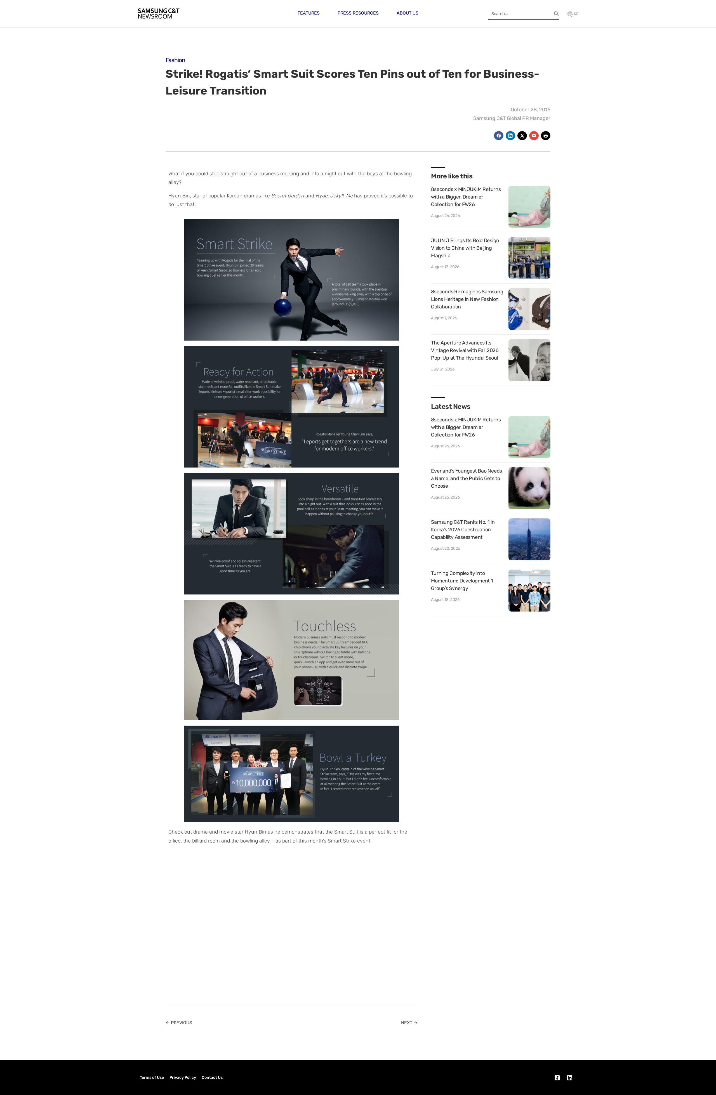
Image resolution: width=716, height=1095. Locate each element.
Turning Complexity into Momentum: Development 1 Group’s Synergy (462, 580)
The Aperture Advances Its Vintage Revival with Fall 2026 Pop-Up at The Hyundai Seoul (465, 350)
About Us (407, 13)
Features (309, 13)
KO (575, 13)
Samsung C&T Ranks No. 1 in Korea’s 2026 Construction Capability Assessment (463, 529)
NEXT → (409, 1022)
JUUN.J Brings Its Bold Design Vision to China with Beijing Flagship (465, 248)
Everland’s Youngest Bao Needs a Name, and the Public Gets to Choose (466, 478)
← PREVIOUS (179, 1022)
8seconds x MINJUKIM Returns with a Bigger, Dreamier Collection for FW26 (466, 196)
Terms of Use (152, 1077)
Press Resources (358, 13)
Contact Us (212, 1077)
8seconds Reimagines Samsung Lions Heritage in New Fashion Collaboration (467, 299)
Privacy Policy (182, 1077)
